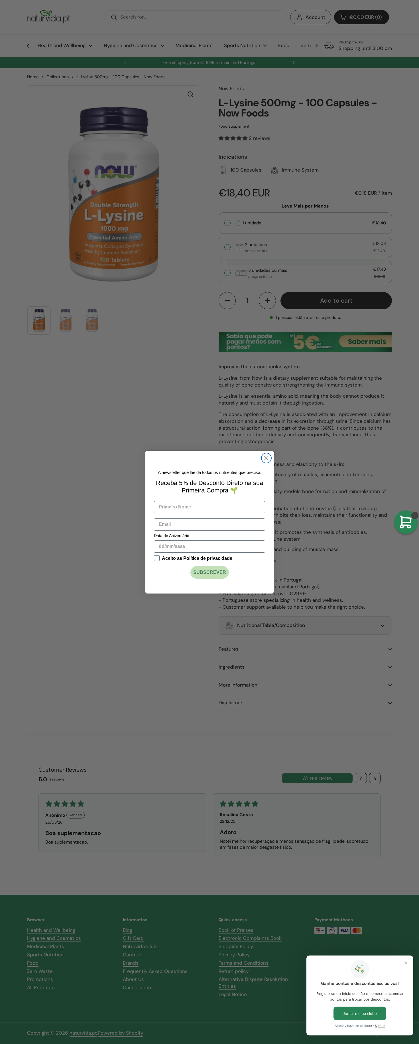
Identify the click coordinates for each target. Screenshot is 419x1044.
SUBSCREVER (209, 572)
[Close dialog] (266, 458)
